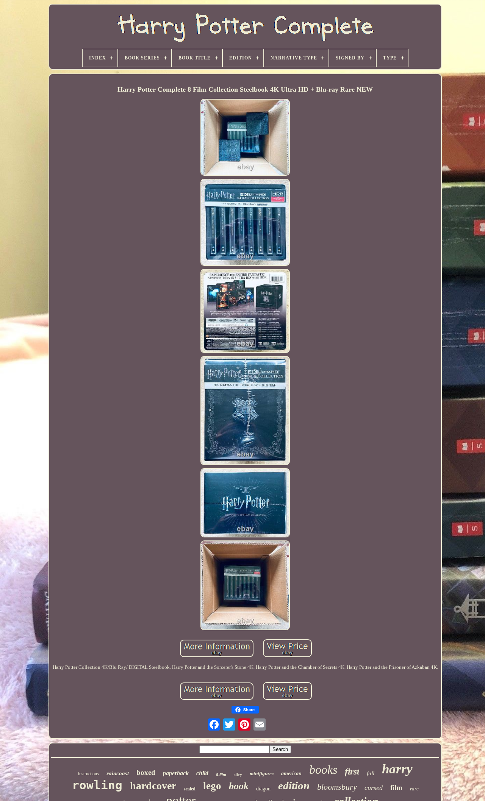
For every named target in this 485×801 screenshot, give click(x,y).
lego (212, 786)
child (202, 773)
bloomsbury (337, 787)
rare (414, 789)
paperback (176, 773)
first (352, 771)
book (239, 786)
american (291, 773)
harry (397, 769)
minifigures (262, 773)
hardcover (153, 786)
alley (238, 774)
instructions (88, 773)
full (370, 773)
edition (294, 785)
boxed (145, 772)
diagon (263, 789)
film (396, 788)
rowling (97, 785)
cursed (374, 788)
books (323, 769)
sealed (190, 789)
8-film (221, 775)
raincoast (117, 773)
